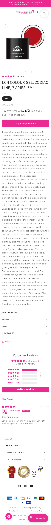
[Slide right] (32, 72)
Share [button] (8, 341)
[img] (8, 406)
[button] (5, 12)
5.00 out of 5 (33, 360)
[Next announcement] (46, 4)
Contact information (27, 519)
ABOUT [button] (8, 438)
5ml (7, 98)
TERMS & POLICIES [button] (14, 452)
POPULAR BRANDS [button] (14, 459)
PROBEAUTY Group (24, 508)
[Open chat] (8, 516)
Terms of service (19, 515)
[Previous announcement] (5, 4)
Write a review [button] (25, 389)
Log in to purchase (25, 123)
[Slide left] (20, 72)
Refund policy (22, 511)
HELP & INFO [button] (11, 445)
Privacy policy (36, 511)
